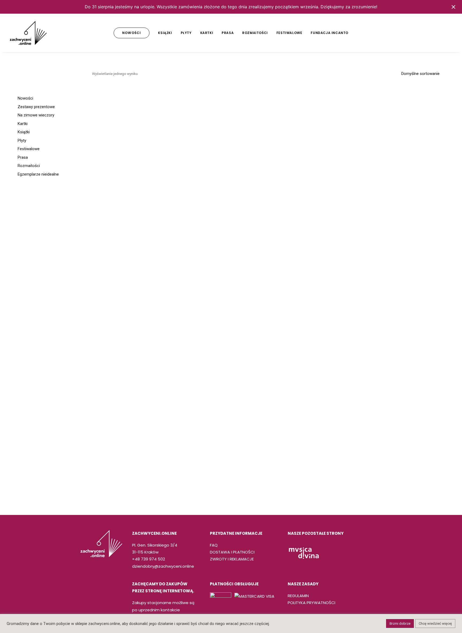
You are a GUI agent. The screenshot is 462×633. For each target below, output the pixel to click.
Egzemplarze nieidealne (38, 174)
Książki (165, 33)
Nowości (25, 98)
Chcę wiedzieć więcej (435, 623)
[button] (416, 33)
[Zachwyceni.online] (28, 33)
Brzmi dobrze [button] (400, 623)
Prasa (228, 33)
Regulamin (298, 595)
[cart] (448, 33)
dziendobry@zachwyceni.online (163, 566)
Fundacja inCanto (329, 33)
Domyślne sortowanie (420, 73)
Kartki (206, 33)
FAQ (214, 545)
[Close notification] (453, 7)
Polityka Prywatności (311, 602)
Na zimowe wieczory (36, 115)
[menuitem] (131, 33)
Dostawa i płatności (232, 552)
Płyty (186, 33)
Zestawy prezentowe (36, 106)
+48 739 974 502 (148, 559)
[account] (441, 33)
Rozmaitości (255, 33)
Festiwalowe (289, 33)
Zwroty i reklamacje (232, 559)
